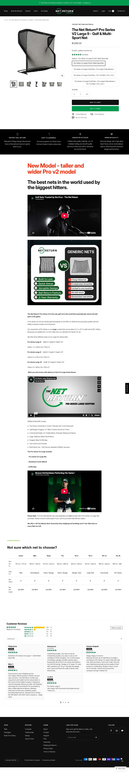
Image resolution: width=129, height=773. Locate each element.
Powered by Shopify (49, 760)
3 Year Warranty (80, 114)
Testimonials (29, 732)
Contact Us (86, 3)
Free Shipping (99, 114)
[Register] (96, 737)
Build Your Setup (10, 736)
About (45, 729)
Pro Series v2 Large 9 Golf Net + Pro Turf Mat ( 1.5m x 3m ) (94, 75)
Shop (6, 11)
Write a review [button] (116, 628)
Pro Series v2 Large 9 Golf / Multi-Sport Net (89, 63)
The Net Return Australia (82, 24)
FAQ (44, 739)
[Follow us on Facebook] (111, 730)
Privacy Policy (48, 748)
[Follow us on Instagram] (116, 730)
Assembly (46, 742)
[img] (25, 652)
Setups (27, 736)
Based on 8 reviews (13, 629)
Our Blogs (44, 11)
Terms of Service (49, 752)
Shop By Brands (16, 11)
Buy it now (95, 108)
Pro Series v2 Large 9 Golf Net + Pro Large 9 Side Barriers (94, 69)
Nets (5, 729)
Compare (28, 729)
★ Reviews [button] (127, 388)
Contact (46, 732)
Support (46, 736)
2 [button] (63, 702)
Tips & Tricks (29, 739)
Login (103, 11)
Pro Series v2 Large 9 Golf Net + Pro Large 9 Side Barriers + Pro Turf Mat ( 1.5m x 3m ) (95, 82)
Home (6, 20)
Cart (110, 11)
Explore (28, 11)
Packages (7, 732)
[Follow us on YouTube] (122, 730)
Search (95, 11)
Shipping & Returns (50, 745)
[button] (76, 55)
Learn (36, 11)
